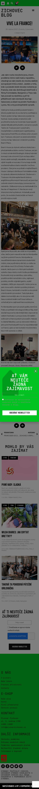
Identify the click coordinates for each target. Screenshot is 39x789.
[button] (35, 371)
